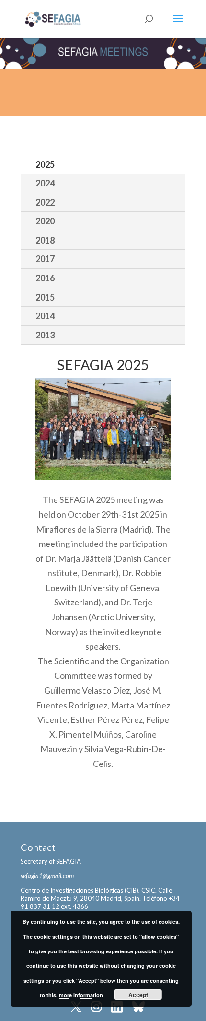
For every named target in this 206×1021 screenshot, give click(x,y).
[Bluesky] (138, 1007)
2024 (45, 183)
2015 (45, 297)
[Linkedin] (117, 1007)
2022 (45, 202)
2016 (45, 278)
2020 (45, 221)
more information (81, 994)
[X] (76, 1007)
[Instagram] (96, 1007)
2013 (45, 335)
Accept (138, 994)
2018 (45, 240)
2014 (45, 316)
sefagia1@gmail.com (47, 876)
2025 (45, 164)
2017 (45, 259)
